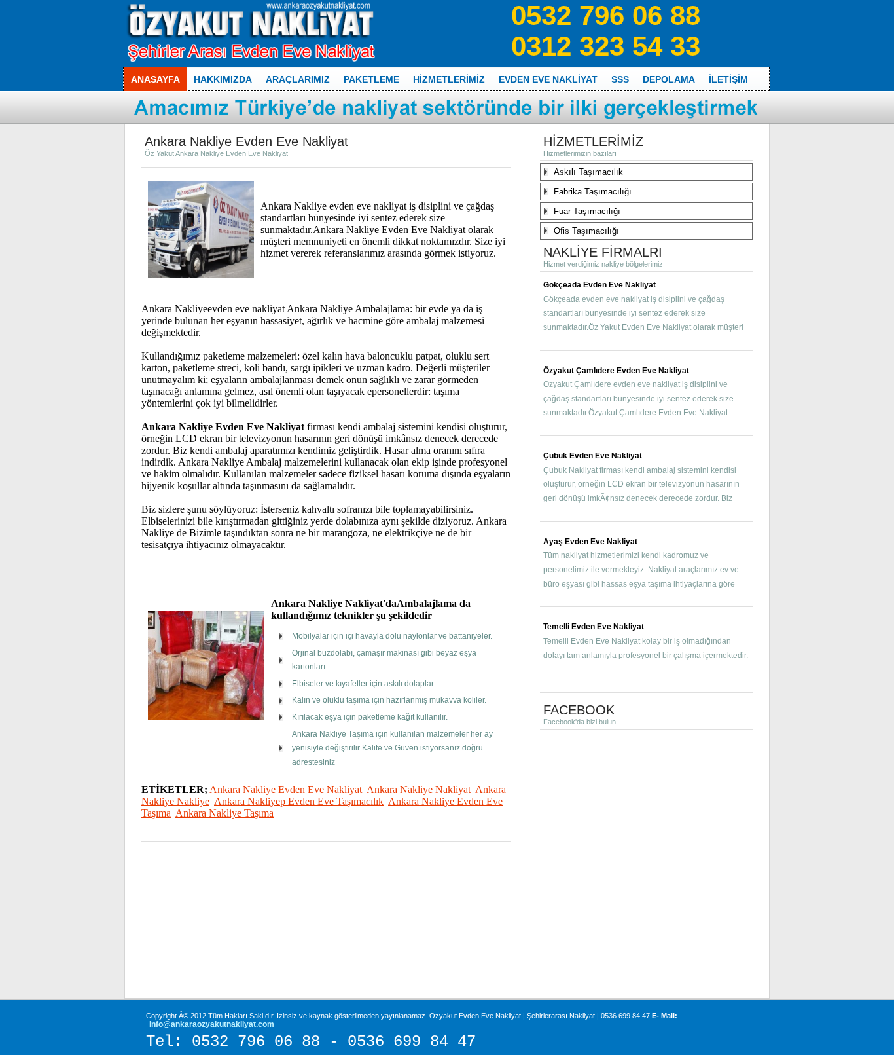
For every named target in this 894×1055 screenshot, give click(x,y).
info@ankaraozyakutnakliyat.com (211, 1024)
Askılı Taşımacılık (588, 172)
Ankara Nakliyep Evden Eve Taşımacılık (299, 801)
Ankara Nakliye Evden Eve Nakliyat (285, 789)
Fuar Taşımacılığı (587, 211)
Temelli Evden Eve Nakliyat (593, 626)
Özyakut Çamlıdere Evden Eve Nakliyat (616, 370)
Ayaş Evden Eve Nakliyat (590, 541)
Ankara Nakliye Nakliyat (419, 789)
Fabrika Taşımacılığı (593, 191)
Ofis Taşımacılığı (586, 231)
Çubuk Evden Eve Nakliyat (592, 455)
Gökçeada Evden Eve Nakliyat (599, 284)
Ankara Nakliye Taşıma (224, 813)
